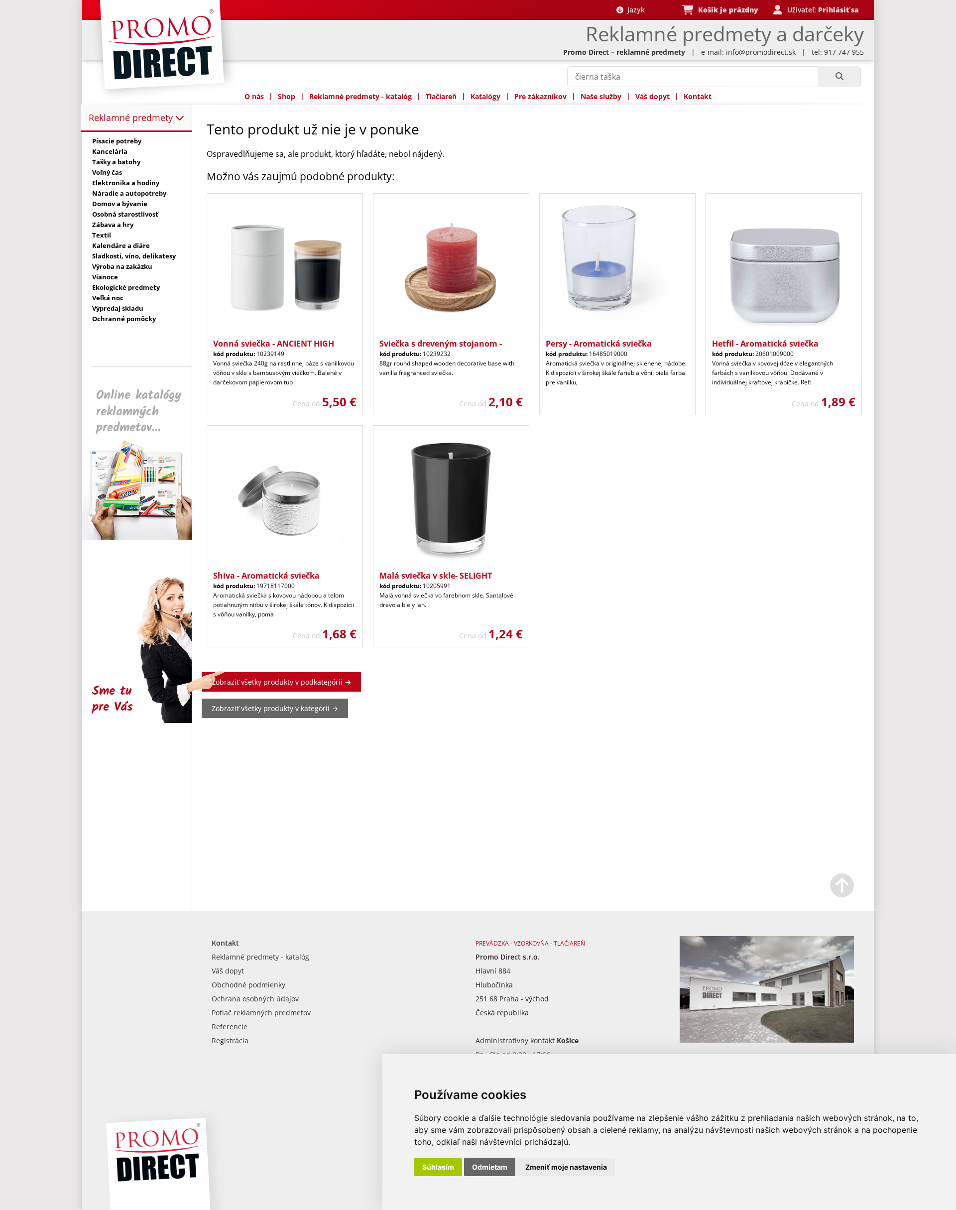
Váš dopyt (652, 96)
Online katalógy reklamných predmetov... (138, 411)
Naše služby (601, 96)
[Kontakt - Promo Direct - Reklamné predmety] (767, 1040)
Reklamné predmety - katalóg (360, 96)
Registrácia (230, 1040)
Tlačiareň (441, 96)
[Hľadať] (839, 76)
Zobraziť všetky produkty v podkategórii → (281, 682)
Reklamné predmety (132, 117)
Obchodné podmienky (248, 984)
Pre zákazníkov (540, 96)
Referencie (229, 1026)
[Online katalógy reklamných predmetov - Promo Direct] (144, 537)
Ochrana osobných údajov (255, 998)
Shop (286, 96)
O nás (254, 96)
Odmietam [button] (489, 1167)
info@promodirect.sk (761, 52)
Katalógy (485, 96)
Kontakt (698, 96)
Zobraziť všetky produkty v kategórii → (275, 708)
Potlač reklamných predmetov (261, 1012)
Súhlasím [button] (438, 1167)
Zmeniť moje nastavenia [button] (566, 1167)
